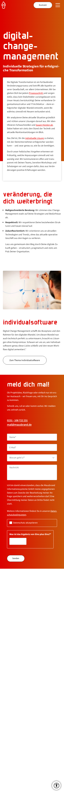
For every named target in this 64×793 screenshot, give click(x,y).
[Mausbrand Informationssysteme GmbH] (5, 5)
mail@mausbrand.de (19, 425)
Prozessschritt (36, 93)
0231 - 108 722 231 (17, 420)
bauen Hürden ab (44, 125)
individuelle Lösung (34, 138)
